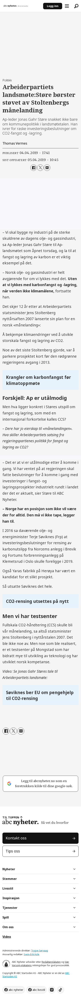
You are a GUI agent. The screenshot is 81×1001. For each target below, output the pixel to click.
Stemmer (9, 879)
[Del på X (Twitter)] (40, 167)
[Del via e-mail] (47, 167)
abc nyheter (16, 990)
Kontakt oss (16, 838)
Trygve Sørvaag (39, 950)
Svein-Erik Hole (31, 954)
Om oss (8, 927)
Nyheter (8, 869)
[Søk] (76, 6)
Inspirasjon (10, 898)
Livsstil (7, 888)
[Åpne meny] (66, 6)
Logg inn (52, 6)
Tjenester (9, 908)
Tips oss (13, 851)
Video (6, 937)
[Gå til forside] (22, 6)
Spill (5, 917)
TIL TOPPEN (10, 817)
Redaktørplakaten (51, 962)
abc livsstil (39, 990)
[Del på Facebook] (33, 167)
